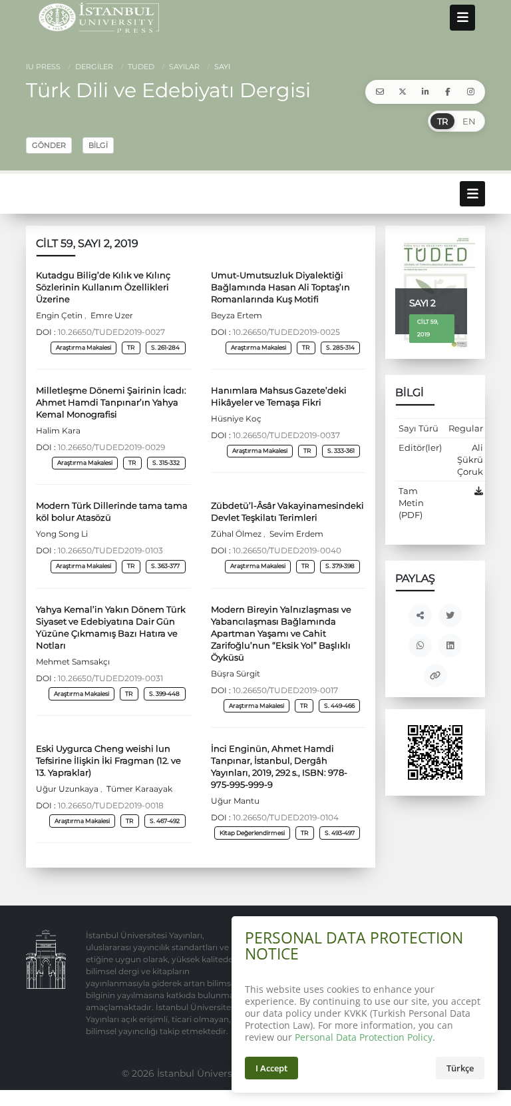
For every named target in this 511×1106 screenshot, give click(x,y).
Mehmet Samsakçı (73, 662)
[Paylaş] (420, 615)
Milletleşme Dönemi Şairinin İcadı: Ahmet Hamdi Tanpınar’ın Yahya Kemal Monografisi (111, 402)
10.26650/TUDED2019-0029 (111, 447)
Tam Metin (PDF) (411, 502)
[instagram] (470, 92)
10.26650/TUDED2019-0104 (286, 817)
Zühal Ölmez (237, 534)
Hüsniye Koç (236, 418)
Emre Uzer (110, 315)
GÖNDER (49, 145)
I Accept (271, 1068)
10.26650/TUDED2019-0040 (287, 550)
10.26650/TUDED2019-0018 (111, 805)
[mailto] (380, 92)
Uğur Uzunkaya (68, 789)
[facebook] (447, 92)
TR (442, 121)
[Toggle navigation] (462, 17)
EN (469, 121)
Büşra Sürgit (235, 674)
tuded (140, 66)
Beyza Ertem (236, 315)
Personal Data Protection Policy (363, 1037)
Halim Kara (58, 430)
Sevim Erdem (295, 534)
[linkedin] (425, 92)
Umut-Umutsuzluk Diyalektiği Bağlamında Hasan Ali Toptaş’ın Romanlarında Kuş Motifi (280, 287)
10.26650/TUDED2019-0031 (110, 678)
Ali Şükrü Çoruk (470, 459)
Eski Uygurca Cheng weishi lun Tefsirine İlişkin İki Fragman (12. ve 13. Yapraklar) (108, 760)
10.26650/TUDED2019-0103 (110, 550)
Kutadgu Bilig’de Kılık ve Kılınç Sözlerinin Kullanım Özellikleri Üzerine (103, 287)
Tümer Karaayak (138, 789)
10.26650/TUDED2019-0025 (286, 332)
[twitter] (402, 92)
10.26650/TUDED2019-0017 (285, 690)
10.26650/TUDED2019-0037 (286, 435)
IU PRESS (43, 66)
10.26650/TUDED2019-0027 (111, 332)
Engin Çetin (60, 315)
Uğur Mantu (235, 801)
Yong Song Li (62, 534)
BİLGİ (98, 145)
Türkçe (460, 1068)
